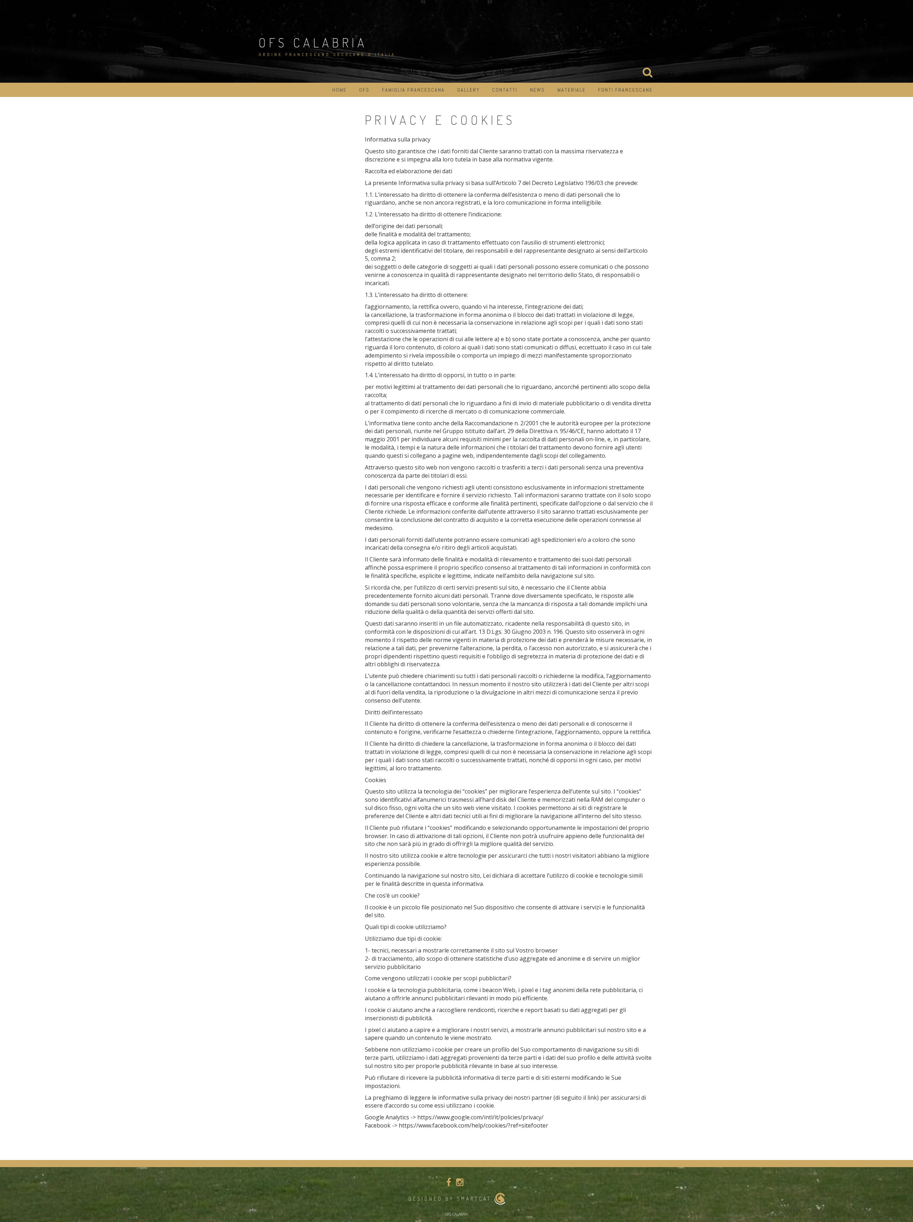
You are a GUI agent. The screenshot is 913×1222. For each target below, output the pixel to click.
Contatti (504, 90)
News (537, 90)
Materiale (571, 90)
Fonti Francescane (625, 90)
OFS (364, 90)
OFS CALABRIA (313, 42)
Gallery (468, 90)
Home (339, 90)
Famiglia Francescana (413, 90)
